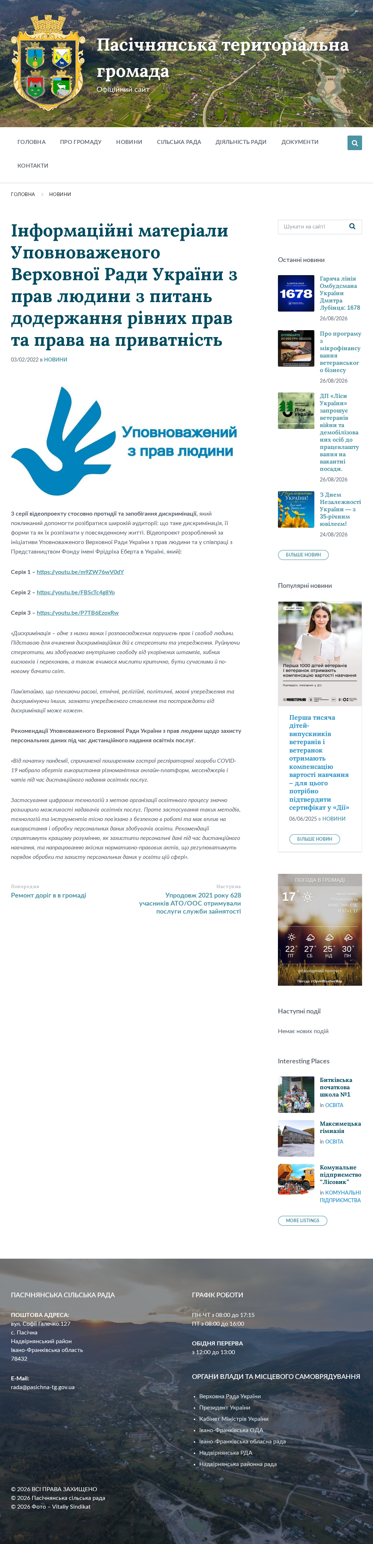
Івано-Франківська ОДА (231, 1430)
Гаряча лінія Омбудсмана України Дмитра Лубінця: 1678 (340, 293)
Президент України (224, 1408)
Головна (23, 194)
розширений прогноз (319, 971)
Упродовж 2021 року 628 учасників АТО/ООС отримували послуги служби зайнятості (190, 903)
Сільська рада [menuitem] (179, 142)
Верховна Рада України (230, 1396)
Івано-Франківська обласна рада (242, 1442)
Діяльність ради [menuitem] (241, 142)
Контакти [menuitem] (32, 166)
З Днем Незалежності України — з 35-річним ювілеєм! (340, 509)
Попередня (25, 886)
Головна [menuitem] (31, 142)
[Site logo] (48, 109)
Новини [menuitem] (129, 142)
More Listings (302, 1221)
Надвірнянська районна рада (238, 1464)
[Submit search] (352, 227)
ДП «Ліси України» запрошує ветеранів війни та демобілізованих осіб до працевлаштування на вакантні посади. (339, 432)
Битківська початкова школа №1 (336, 1087)
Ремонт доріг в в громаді (48, 895)
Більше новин (303, 555)
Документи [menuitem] (300, 142)
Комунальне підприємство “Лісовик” (340, 1174)
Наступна (228, 886)
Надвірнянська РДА (225, 1453)
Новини (60, 194)
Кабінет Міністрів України (233, 1419)
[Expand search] (355, 143)
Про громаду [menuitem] (81, 142)
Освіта (334, 1105)
